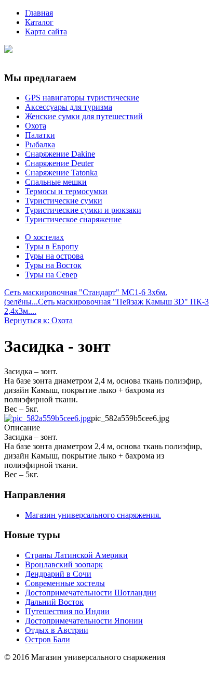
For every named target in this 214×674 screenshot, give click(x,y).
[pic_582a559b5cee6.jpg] (47, 418)
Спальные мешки (56, 181)
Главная (39, 12)
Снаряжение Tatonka (61, 172)
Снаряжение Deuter (59, 163)
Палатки (40, 135)
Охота (35, 125)
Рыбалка (40, 144)
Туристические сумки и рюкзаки (83, 210)
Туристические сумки (63, 200)
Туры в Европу (51, 246)
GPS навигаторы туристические (82, 97)
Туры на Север (51, 274)
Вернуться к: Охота (38, 320)
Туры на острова (54, 255)
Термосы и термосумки (66, 191)
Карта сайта (46, 31)
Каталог (39, 22)
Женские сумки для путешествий (84, 116)
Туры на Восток (53, 265)
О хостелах (44, 237)
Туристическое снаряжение (73, 219)
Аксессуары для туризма (68, 107)
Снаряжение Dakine (60, 153)
